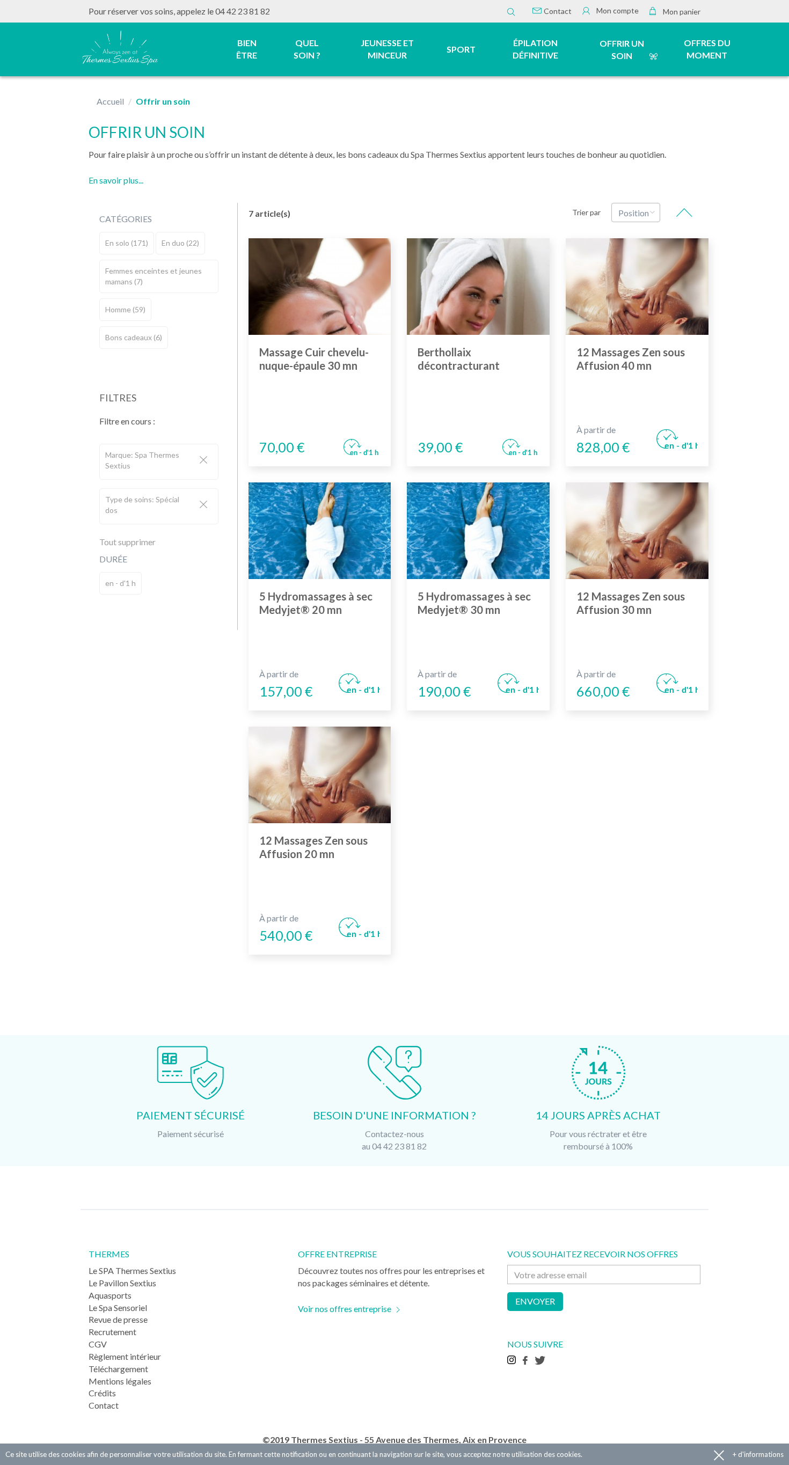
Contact (557, 11)
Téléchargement (118, 1369)
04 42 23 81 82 (242, 11)
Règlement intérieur (125, 1356)
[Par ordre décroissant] (684, 212)
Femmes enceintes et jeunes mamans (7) (153, 276)
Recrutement (112, 1332)
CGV (98, 1344)
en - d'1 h (120, 583)
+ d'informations (758, 1454)
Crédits (102, 1393)
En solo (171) (126, 242)
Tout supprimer (127, 542)
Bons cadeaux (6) (133, 337)
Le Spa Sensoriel (118, 1307)
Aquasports (110, 1295)
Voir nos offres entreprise (344, 1308)
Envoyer (535, 1301)
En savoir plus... (116, 180)
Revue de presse (118, 1319)
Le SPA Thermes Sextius (132, 1270)
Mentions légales (120, 1381)
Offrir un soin (622, 49)
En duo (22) (180, 242)
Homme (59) (125, 309)
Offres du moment (707, 49)
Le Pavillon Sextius (122, 1283)
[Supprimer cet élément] (203, 460)
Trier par (586, 212)
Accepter (719, 1454)
